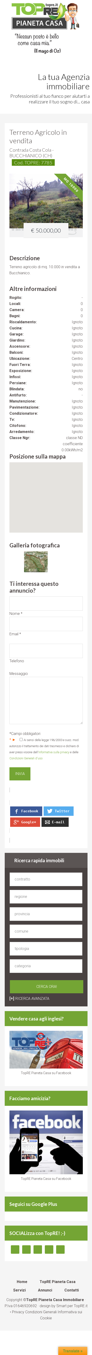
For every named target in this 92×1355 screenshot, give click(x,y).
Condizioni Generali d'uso (25, 758)
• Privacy (17, 1312)
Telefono (16, 661)
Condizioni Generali (41, 1312)
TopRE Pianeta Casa (46, 29)
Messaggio (18, 673)
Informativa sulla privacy (53, 752)
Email (15, 634)
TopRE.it (81, 1306)
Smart (61, 1306)
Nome (15, 613)
